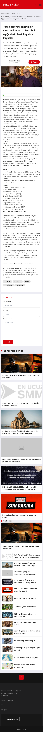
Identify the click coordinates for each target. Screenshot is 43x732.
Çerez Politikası (7, 700)
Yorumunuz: (7, 319)
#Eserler (7, 281)
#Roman (20, 285)
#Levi (27, 281)
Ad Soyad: (7, 302)
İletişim (4, 709)
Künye (3, 705)
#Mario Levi (8, 285)
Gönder (8, 342)
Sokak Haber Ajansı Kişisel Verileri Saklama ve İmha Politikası (11, 693)
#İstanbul (17, 281)
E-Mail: (5, 311)
